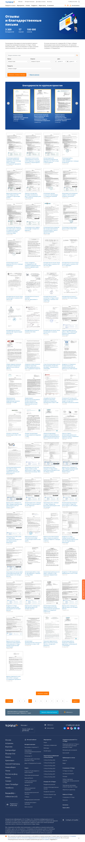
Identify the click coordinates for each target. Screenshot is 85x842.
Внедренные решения (49, 784)
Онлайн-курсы (47, 751)
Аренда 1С (27, 785)
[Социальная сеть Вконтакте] (64, 728)
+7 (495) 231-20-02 (72, 1)
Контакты (49, 1)
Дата (59, 59)
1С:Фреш (27, 797)
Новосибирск (10, 767)
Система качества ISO (68, 773)
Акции (45, 742)
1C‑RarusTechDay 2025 (49, 763)
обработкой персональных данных (31, 831)
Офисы (9, 59)
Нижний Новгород (12, 764)
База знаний (66, 753)
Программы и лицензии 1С (32, 747)
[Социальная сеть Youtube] (68, 728)
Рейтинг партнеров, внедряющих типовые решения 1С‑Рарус (71, 781)
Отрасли (32, 59)
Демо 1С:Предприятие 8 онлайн (33, 763)
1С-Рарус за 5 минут (68, 771)
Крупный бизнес (29, 778)
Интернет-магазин (29, 1)
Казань (8, 757)
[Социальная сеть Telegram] (75, 728)
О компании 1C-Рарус (69, 768)
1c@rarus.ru (69, 712)
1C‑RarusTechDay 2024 (49, 765)
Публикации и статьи (69, 757)
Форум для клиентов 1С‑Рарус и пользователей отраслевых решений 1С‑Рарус (71, 745)
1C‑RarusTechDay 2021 (49, 774)
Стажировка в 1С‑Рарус (69, 797)
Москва (8, 740)
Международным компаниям (32, 799)
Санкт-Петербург (11, 784)
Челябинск (9, 788)
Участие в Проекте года (50, 794)
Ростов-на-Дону (11, 774)
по (67, 61)
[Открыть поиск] (65, 5)
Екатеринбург (10, 750)
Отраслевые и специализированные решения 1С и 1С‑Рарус (33, 751)
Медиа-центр (42, 5)
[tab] (10, 5)
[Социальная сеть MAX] (78, 728)
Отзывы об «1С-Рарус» (50, 781)
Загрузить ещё (42, 693)
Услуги (26, 768)
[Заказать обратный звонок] (79, 1)
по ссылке (47, 832)
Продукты (10, 66)
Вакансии (65, 800)
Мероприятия (20, 5)
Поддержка (34, 5)
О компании (50, 5)
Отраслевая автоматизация (32, 775)
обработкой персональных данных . (51, 838)
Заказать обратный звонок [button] (49, 712)
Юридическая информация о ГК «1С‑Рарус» (18, 819)
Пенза (7, 771)
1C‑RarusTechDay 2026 (49, 760)
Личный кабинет (31, 739)
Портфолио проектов (49, 791)
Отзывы (28, 5)
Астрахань (9, 743)
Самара (8, 781)
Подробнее (53, 839)
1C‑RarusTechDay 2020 (49, 777)
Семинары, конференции (50, 745)
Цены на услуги (29, 807)
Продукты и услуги (10, 5)
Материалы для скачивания (70, 750)
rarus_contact (50, 728)
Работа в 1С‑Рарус (67, 794)
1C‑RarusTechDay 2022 (49, 771)
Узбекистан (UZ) (11, 796)
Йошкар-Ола (10, 753)
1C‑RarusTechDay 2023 (49, 768)
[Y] (77, 55)
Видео (64, 763)
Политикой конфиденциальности (30, 838)
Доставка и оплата (40, 1)
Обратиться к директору (69, 789)
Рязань (8, 777)
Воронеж (8, 747)
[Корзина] (68, 5)
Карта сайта (66, 807)
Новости (65, 760)
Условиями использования (37, 829)
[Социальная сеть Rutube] (71, 728)
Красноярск (9, 760)
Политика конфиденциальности (43, 819)
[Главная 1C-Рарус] (10, 2)
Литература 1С (28, 756)
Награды (65, 776)
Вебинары (46, 748)
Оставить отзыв (48, 797)
